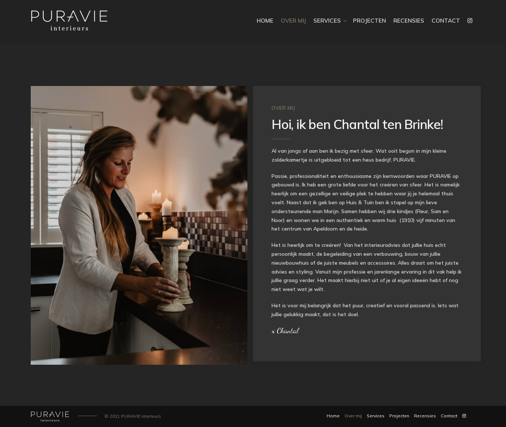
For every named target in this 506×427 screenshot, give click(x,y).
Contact (446, 20)
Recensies (408, 20)
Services (327, 20)
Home (265, 20)
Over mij (293, 20)
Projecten (369, 20)
